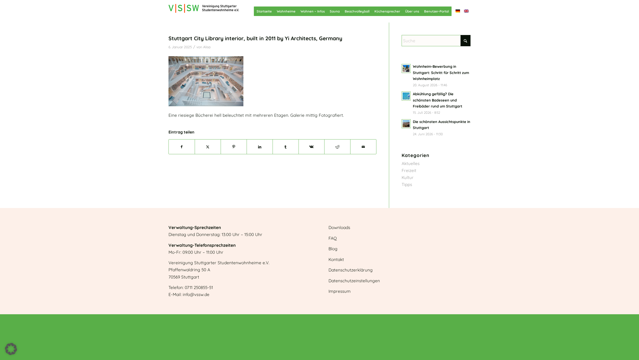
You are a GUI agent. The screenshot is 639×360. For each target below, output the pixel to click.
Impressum (339, 291)
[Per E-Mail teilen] (363, 147)
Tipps (407, 184)
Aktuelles (411, 163)
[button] (11, 349)
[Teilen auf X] (208, 147)
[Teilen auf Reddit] (337, 147)
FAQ (332, 238)
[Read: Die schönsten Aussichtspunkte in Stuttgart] (406, 123)
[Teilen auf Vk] (311, 147)
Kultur (408, 177)
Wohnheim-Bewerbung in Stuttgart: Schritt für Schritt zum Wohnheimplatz (441, 72)
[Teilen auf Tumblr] (286, 147)
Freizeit (409, 170)
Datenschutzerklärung (350, 269)
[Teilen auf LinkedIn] (260, 147)
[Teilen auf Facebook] (182, 147)
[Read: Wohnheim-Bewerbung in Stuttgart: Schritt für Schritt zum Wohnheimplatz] (406, 68)
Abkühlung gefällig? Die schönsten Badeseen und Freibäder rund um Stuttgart (437, 100)
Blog (332, 248)
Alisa (206, 47)
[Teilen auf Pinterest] (234, 147)
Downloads (339, 227)
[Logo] (203, 11)
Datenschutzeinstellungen (354, 280)
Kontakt (336, 259)
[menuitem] (264, 11)
